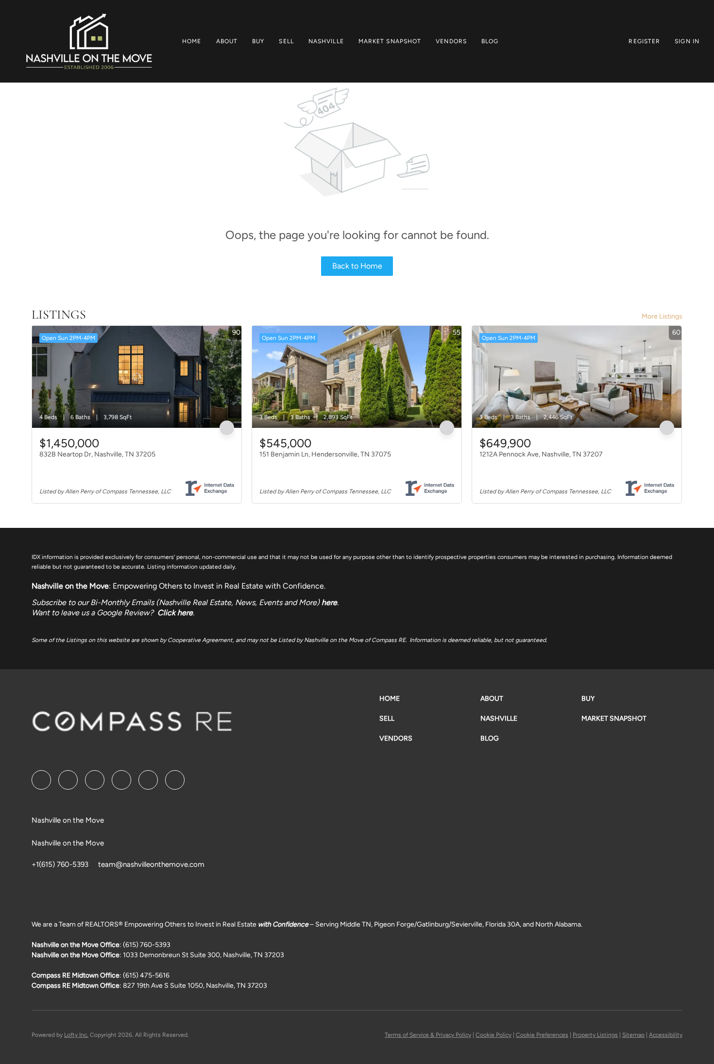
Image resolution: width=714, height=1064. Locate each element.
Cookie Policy (493, 1034)
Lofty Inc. (76, 1034)
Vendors (451, 41)
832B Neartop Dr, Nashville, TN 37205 (97, 454)
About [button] (227, 41)
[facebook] (41, 780)
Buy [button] (258, 41)
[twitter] (94, 780)
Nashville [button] (326, 41)
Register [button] (644, 41)
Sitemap (633, 1034)
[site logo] (132, 724)
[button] (88, 41)
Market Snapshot (390, 41)
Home (191, 41)
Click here (175, 612)
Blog (489, 41)
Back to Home (357, 265)
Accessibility (665, 1034)
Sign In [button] (687, 41)
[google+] (175, 780)
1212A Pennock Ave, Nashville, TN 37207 (541, 454)
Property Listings (595, 1034)
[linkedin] (68, 780)
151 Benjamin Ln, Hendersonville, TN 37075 (325, 454)
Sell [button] (286, 41)
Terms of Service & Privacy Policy (428, 1034)
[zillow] (121, 780)
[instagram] (148, 780)
